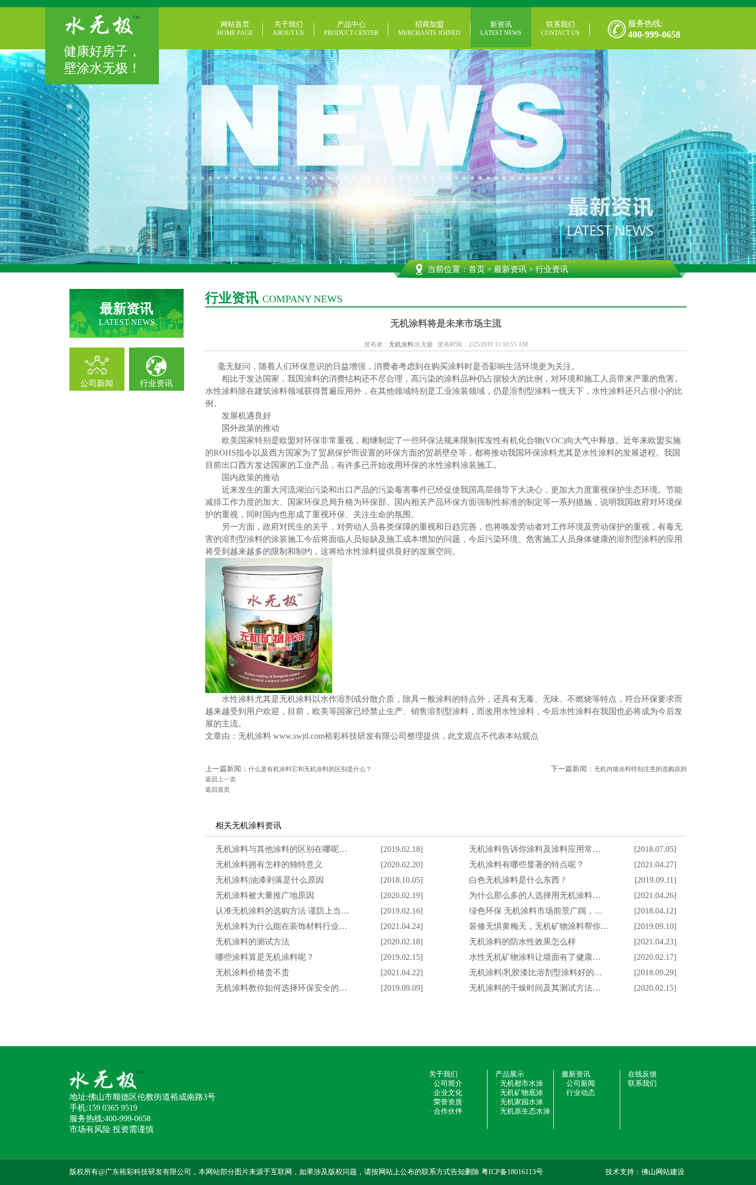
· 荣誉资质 (445, 1102)
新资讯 (500, 29)
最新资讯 (510, 269)
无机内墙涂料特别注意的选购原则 (640, 769)
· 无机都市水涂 (519, 1083)
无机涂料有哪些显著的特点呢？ (526, 864)
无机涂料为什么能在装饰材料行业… (281, 926)
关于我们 (288, 29)
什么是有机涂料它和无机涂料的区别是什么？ (310, 769)
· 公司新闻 (578, 1083)
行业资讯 (156, 383)
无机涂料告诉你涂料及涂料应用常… (535, 849)
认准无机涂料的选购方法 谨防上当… (282, 910)
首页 (477, 269)
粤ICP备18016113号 (512, 1172)
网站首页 (235, 29)
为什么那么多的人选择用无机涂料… (535, 895)
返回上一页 (220, 779)
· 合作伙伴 (445, 1111)
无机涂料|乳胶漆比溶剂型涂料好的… (535, 972)
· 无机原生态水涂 (522, 1111)
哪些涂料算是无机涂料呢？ (264, 957)
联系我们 (560, 29)
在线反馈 (642, 1074)
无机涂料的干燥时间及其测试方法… (535, 987)
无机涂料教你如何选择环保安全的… (281, 987)
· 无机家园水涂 (519, 1102)
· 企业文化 (445, 1093)
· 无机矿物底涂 (519, 1093)
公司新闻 (96, 383)
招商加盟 (429, 29)
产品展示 (509, 1074)
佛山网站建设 (663, 1172)
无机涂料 (401, 344)
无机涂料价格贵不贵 (252, 972)
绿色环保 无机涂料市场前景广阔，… (536, 910)
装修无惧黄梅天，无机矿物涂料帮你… (539, 926)
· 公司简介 (445, 1083)
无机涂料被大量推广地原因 (264, 895)
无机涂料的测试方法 (252, 941)
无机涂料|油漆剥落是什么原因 (269, 880)
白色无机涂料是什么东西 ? (517, 880)
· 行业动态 (578, 1093)
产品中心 (351, 29)
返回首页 (217, 789)
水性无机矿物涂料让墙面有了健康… (535, 957)
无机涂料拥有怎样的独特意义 (268, 864)
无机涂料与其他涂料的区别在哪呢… (281, 849)
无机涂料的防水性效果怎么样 (522, 941)
